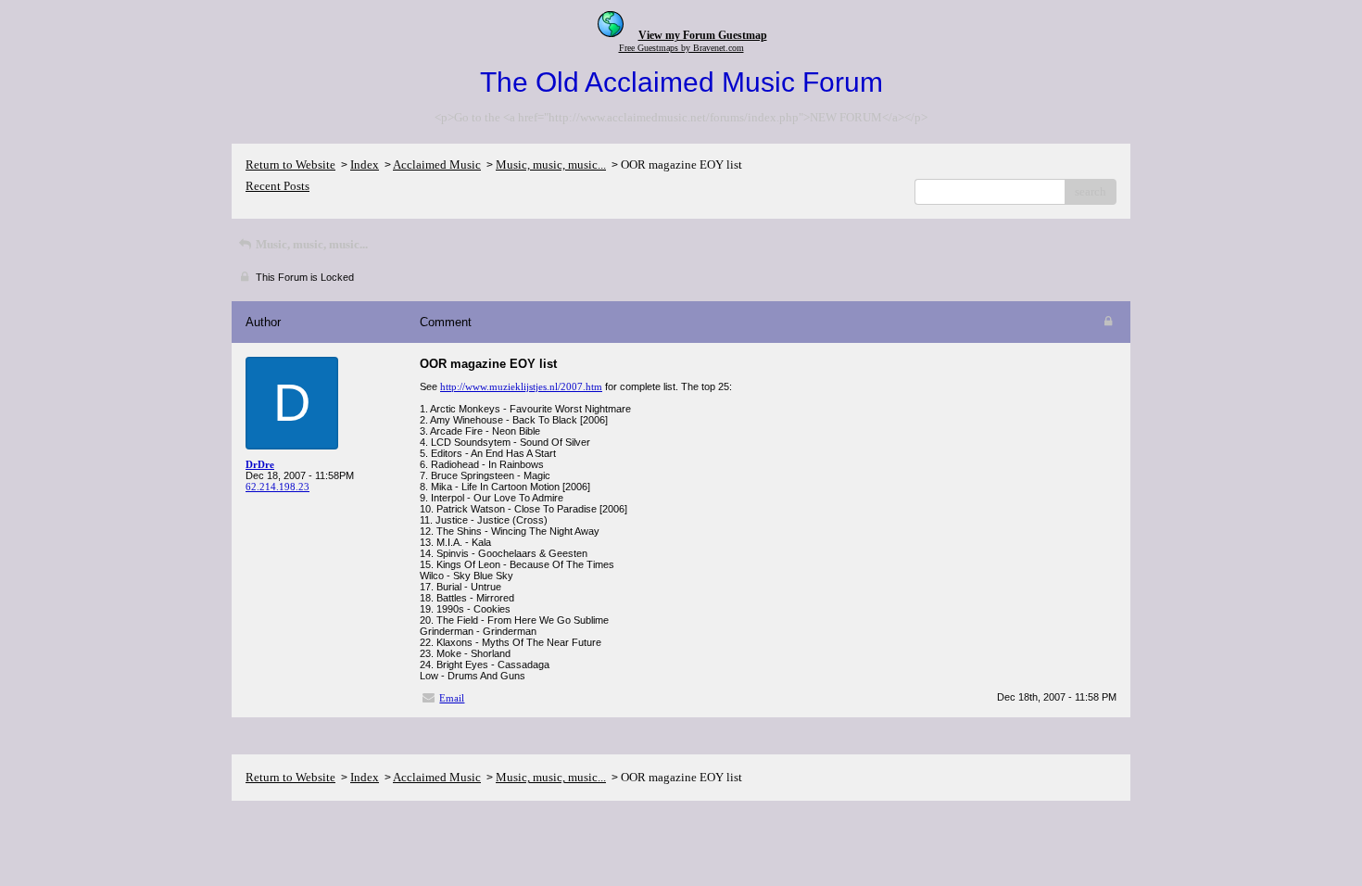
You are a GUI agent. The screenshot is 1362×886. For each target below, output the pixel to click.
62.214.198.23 (277, 486)
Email (451, 697)
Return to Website (290, 164)
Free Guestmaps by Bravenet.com (681, 48)
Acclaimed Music (437, 164)
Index (364, 164)
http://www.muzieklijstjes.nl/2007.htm (521, 386)
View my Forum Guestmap (702, 35)
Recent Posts (277, 186)
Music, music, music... (551, 164)
